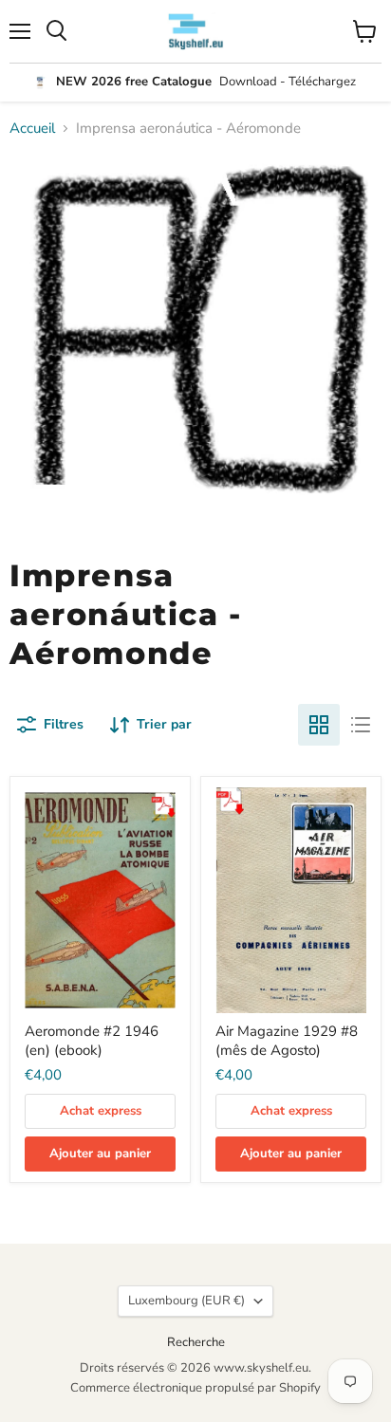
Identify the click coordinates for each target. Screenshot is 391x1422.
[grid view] (319, 725)
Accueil (32, 128)
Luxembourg (186, 1300)
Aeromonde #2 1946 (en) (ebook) (91, 1041)
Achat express (100, 1110)
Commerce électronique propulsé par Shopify (195, 1387)
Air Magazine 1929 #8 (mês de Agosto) (286, 1041)
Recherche (196, 1342)
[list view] (361, 725)
